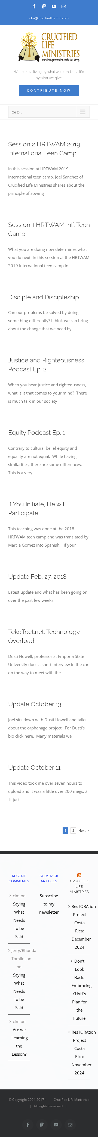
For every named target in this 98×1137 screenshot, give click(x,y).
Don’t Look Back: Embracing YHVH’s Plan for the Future (79, 989)
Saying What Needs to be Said (19, 920)
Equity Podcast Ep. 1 (36, 432)
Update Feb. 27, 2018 (37, 576)
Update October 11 (34, 767)
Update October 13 (34, 704)
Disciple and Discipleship (43, 297)
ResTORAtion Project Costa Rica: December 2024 (79, 927)
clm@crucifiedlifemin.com (49, 18)
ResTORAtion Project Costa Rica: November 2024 (79, 1052)
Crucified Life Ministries (79, 886)
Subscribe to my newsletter (49, 904)
